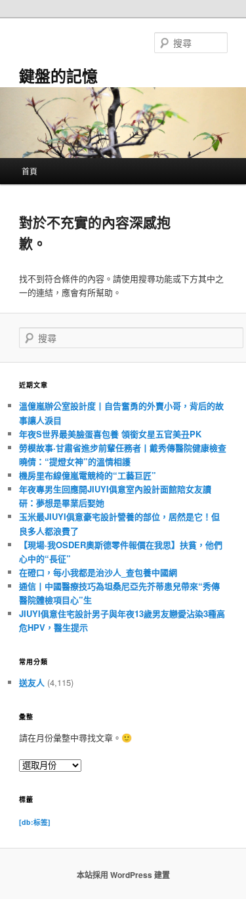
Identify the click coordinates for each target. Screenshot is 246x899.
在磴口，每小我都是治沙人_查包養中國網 (98, 572)
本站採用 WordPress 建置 (123, 875)
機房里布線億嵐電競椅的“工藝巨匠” (87, 475)
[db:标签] (35, 822)
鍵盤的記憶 (58, 75)
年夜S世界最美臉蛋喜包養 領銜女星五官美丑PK (110, 434)
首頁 (29, 170)
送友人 (32, 682)
